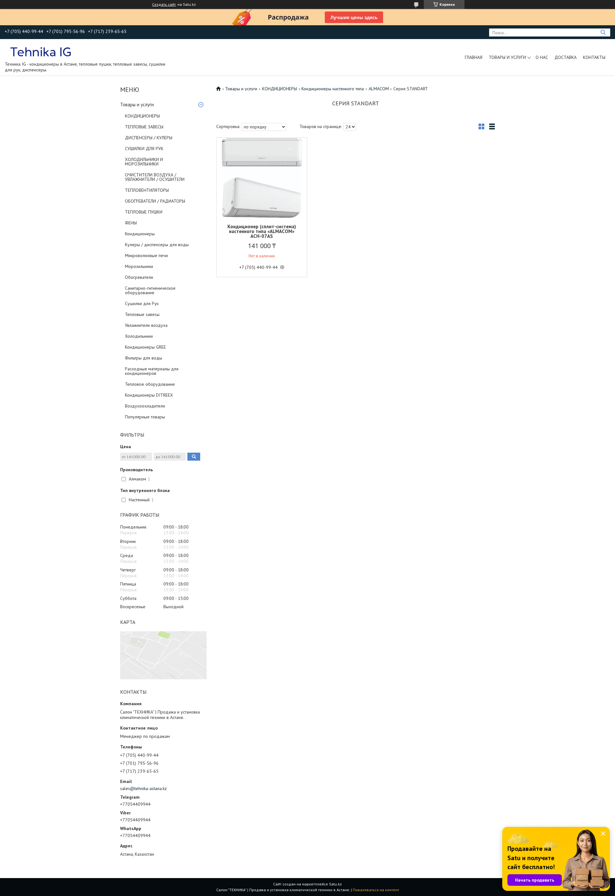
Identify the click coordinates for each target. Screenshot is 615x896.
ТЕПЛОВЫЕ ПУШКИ (143, 212)
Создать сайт (164, 4)
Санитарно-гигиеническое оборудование (150, 290)
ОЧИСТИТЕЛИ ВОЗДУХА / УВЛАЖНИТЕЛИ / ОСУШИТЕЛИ (154, 177)
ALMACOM (379, 88)
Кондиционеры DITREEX (149, 395)
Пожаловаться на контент (376, 889)
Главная (473, 57)
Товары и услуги (507, 57)
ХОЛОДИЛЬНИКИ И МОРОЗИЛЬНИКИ (144, 162)
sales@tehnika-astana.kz (143, 788)
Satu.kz (335, 884)
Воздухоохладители (145, 406)
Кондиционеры (140, 234)
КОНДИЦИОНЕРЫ (142, 116)
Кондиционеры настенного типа (332, 88)
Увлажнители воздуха (146, 325)
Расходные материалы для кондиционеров (151, 371)
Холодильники (139, 336)
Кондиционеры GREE (145, 347)
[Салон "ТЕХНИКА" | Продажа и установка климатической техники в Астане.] (41, 51)
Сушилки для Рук (142, 303)
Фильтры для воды (143, 358)
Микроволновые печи (146, 255)
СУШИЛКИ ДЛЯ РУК (144, 148)
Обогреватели (139, 277)
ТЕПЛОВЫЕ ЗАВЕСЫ (144, 127)
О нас (542, 57)
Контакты (594, 57)
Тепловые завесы (142, 314)
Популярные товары (145, 417)
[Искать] (603, 32)
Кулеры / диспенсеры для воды (157, 244)
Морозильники (139, 266)
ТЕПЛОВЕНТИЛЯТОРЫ (147, 190)
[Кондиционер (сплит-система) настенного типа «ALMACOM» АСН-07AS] (262, 178)
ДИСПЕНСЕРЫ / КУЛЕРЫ (148, 138)
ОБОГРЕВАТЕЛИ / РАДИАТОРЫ (155, 201)
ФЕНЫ (131, 223)
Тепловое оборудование (150, 384)
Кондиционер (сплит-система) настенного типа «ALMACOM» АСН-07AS (261, 231)
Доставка (565, 57)
